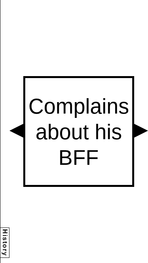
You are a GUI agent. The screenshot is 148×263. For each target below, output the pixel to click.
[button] (16, 131)
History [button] (5, 242)
